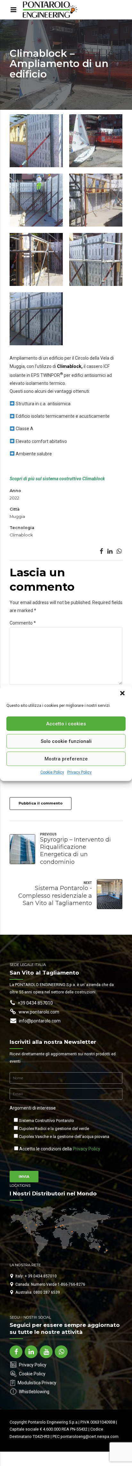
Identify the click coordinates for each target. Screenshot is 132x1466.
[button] (122, 693)
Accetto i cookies (66, 724)
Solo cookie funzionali (66, 741)
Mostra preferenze (66, 759)
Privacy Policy (79, 772)
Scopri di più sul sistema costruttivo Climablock (57, 478)
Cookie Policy (52, 772)
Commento (23, 622)
